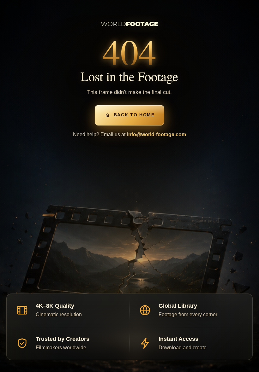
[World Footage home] (129, 24)
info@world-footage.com (156, 134)
